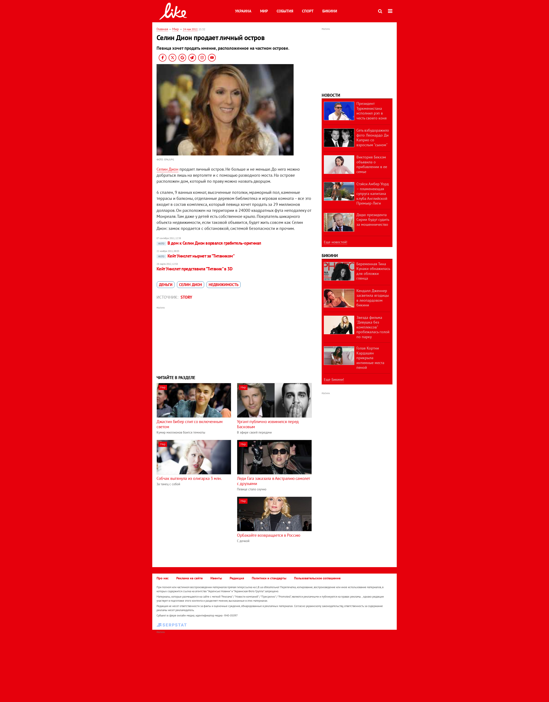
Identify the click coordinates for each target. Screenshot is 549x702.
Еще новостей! (335, 242)
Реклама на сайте (189, 578)
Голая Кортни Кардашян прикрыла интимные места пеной (370, 358)
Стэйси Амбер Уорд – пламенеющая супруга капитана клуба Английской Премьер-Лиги (372, 193)
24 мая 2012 (190, 29)
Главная (162, 29)
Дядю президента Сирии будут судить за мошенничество (372, 219)
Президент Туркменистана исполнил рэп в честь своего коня (371, 111)
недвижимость (223, 284)
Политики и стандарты (269, 578)
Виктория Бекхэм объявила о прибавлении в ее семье (371, 164)
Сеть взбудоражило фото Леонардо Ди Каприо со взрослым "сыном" (372, 137)
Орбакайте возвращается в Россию (268, 535)
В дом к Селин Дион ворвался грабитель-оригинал (209, 243)
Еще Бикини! (334, 379)
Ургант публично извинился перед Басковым (268, 424)
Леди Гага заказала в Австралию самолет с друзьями (273, 481)
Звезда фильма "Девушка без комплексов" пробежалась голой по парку (372, 327)
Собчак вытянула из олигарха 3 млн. (189, 478)
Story (186, 297)
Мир (264, 11)
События (285, 11)
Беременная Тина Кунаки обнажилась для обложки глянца (373, 271)
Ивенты (216, 578)
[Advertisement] (234, 340)
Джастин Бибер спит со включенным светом (189, 424)
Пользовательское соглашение (317, 578)
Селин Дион (167, 169)
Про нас (163, 578)
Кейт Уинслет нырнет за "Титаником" (196, 256)
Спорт (308, 11)
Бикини (329, 11)
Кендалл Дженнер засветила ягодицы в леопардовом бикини (372, 298)
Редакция (237, 578)
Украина (243, 11)
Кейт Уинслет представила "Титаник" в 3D (195, 269)
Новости (331, 95)
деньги (165, 284)
